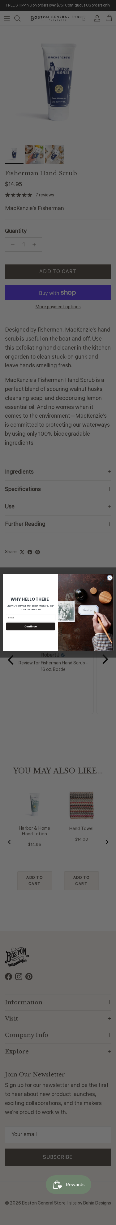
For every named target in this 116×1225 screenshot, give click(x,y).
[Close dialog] (109, 577)
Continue (30, 626)
